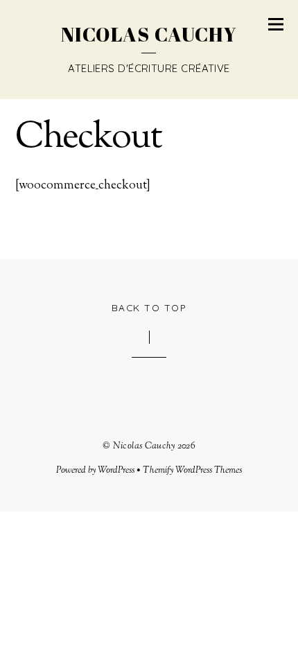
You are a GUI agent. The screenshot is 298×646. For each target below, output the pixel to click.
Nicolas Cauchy (144, 446)
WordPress (116, 470)
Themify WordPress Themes (192, 470)
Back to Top (149, 307)
